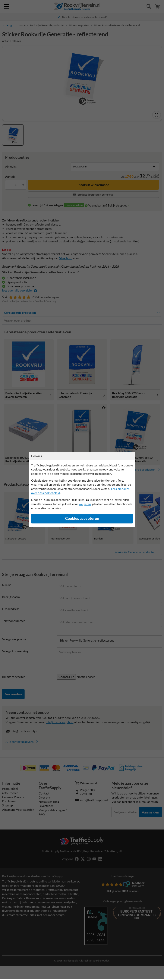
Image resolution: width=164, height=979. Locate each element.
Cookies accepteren (82, 518)
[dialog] (82, 489)
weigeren (85, 504)
